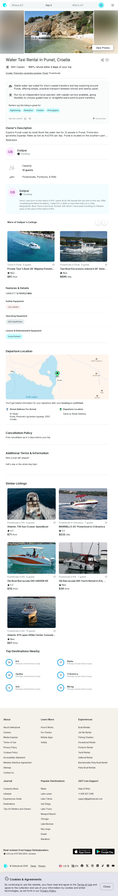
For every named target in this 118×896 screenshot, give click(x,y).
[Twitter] (87, 866)
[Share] (102, 60)
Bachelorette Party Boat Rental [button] (92, 762)
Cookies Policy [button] (10, 752)
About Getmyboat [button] (11, 727)
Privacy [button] (41, 866)
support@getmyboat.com (90, 799)
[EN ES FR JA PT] (75, 866)
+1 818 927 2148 (86, 793)
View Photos (103, 47)
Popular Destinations (53, 781)
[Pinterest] (107, 866)
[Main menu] (113, 5)
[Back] (98, 222)
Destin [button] (44, 834)
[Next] (104, 222)
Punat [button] (45, 73)
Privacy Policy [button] (48, 890)
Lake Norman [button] (47, 824)
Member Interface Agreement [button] (17, 762)
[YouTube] (113, 866)
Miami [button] (43, 788)
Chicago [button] (45, 819)
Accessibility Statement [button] (14, 757)
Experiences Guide (12, 799)
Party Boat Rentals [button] (87, 767)
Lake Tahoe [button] (46, 799)
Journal (7, 781)
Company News (10, 788)
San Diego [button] (46, 804)
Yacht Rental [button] (84, 752)
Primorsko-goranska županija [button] (27, 73)
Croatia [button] (9, 73)
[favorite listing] (107, 60)
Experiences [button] (85, 719)
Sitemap (7, 767)
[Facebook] (82, 866)
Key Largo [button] (46, 829)
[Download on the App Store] (82, 852)
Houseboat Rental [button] (86, 742)
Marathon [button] (45, 839)
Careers (7, 732)
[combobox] (26, 5)
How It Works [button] (47, 727)
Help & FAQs (84, 788)
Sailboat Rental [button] (85, 757)
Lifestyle (7, 793)
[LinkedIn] (97, 866)
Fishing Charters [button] (86, 737)
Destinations (9, 804)
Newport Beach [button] (48, 814)
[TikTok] (102, 866)
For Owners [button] (46, 732)
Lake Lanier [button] (46, 793)
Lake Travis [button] (46, 809)
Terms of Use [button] (84, 884)
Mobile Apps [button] (47, 737)
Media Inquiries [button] (10, 737)
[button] (31, 246)
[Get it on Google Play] (105, 852)
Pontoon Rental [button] (85, 747)
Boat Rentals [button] (84, 727)
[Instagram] (92, 866)
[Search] (101, 5)
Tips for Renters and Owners (17, 809)
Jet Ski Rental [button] (84, 732)
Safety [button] (44, 742)
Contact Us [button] (8, 772)
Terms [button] (33, 866)
